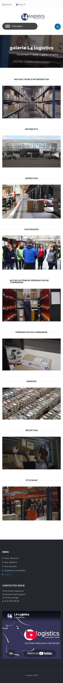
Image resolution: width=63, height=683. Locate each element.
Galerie (8, 574)
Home (35, 54)
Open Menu (17, 26)
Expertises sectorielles (15, 570)
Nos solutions (11, 562)
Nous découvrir (12, 558)
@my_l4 (21, 4)
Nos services (11, 566)
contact (8, 4)
